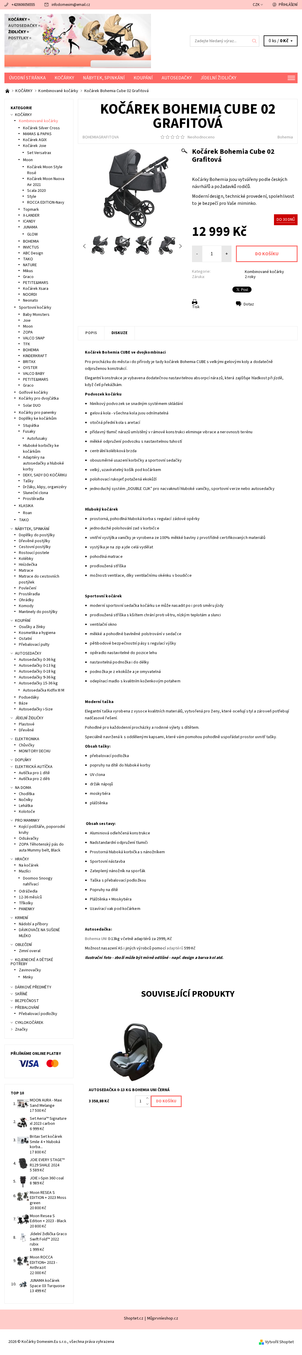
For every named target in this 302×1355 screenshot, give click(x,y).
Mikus (28, 271)
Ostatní (25, 639)
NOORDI (30, 295)
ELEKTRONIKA (27, 739)
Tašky (28, 481)
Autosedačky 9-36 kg (37, 677)
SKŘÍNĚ (21, 994)
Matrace (26, 570)
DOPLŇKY (23, 760)
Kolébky (26, 559)
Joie (27, 320)
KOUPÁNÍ (143, 78)
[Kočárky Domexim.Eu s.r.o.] (77, 41)
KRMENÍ (21, 918)
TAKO (28, 259)
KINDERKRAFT (35, 356)
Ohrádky (26, 600)
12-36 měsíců (30, 897)
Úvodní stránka (27, 78)
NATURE (30, 265)
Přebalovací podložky (38, 1014)
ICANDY (29, 221)
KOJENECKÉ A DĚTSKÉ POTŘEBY (32, 962)
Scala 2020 (36, 191)
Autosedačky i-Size (36, 709)
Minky (28, 977)
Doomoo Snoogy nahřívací (37, 881)
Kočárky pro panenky (37, 413)
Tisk (196, 307)
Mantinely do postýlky (38, 612)
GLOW (32, 234)
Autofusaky (37, 439)
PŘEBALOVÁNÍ (27, 1008)
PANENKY (27, 909)
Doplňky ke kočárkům (38, 418)
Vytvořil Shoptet (279, 1342)
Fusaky (29, 431)
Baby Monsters (36, 315)
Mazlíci (25, 871)
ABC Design (33, 253)
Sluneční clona (35, 493)
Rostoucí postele (34, 553)
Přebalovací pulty (34, 645)
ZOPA (28, 332)
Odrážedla (28, 891)
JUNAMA (30, 227)
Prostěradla (33, 499)
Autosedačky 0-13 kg (37, 665)
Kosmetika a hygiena (37, 633)
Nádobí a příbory (33, 924)
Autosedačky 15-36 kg (38, 683)
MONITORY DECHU (34, 751)
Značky (21, 1029)
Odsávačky (29, 838)
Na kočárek (29, 865)
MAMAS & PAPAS (37, 134)
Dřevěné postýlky (34, 541)
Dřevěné (26, 730)
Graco (28, 277)
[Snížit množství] (148, 1104)
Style (31, 197)
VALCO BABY (34, 374)
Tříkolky (26, 903)
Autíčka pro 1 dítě (34, 773)
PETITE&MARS (35, 283)
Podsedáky (29, 697)
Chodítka (27, 794)
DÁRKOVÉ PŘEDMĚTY (33, 987)
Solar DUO (32, 405)
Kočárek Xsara (35, 289)
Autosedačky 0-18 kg (37, 671)
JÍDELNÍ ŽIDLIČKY (218, 78)
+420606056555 (23, 4)
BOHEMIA (31, 241)
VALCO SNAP (34, 338)
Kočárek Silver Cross (41, 128)
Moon (28, 160)
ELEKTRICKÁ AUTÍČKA (33, 767)
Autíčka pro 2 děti (34, 779)
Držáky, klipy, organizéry (45, 487)
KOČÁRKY (64, 78)
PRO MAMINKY (27, 820)
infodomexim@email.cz (71, 4)
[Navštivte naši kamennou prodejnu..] (7, 91)
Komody (26, 606)
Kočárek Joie (34, 146)
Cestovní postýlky (35, 547)
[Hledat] (254, 41)
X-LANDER (31, 215)
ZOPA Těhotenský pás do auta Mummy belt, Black (41, 847)
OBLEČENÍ (23, 945)
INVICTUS (31, 247)
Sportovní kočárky (35, 307)
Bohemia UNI (96, 939)
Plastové (27, 724)
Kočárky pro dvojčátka (39, 398)
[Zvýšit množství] (148, 1098)
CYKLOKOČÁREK (29, 1023)
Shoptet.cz (133, 1318)
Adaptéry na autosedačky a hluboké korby (43, 463)
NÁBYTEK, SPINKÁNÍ (104, 78)
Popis (91, 333)
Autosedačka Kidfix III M (43, 690)
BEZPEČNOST (27, 1001)
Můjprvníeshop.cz (162, 1318)
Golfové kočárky (33, 392)
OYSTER (30, 368)
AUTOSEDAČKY (177, 78)
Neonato (30, 300)
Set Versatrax (39, 153)
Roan (27, 513)
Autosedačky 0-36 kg (37, 660)
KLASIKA (26, 506)
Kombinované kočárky (264, 272)
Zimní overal (29, 951)
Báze (23, 703)
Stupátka (31, 426)
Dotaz (249, 304)
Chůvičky (27, 745)
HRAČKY (22, 859)
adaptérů (175, 948)
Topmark (31, 210)
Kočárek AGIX (35, 140)
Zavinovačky (30, 970)
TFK (26, 344)
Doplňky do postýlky (37, 535)
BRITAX (29, 362)
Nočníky (26, 800)
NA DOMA (23, 788)
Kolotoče (27, 812)
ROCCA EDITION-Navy (45, 202)
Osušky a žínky (32, 627)
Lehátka (26, 806)
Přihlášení (288, 4)
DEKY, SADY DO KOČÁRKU (45, 475)
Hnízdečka (28, 565)
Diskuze (119, 333)
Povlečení (27, 588)
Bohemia (285, 137)
